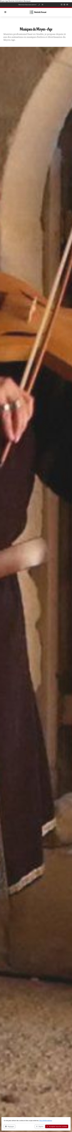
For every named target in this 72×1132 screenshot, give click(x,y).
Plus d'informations (45, 1120)
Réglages (11, 1126)
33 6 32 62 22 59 (39, 4)
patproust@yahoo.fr (42, 4)
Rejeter (41, 1126)
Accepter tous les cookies (58, 1126)
